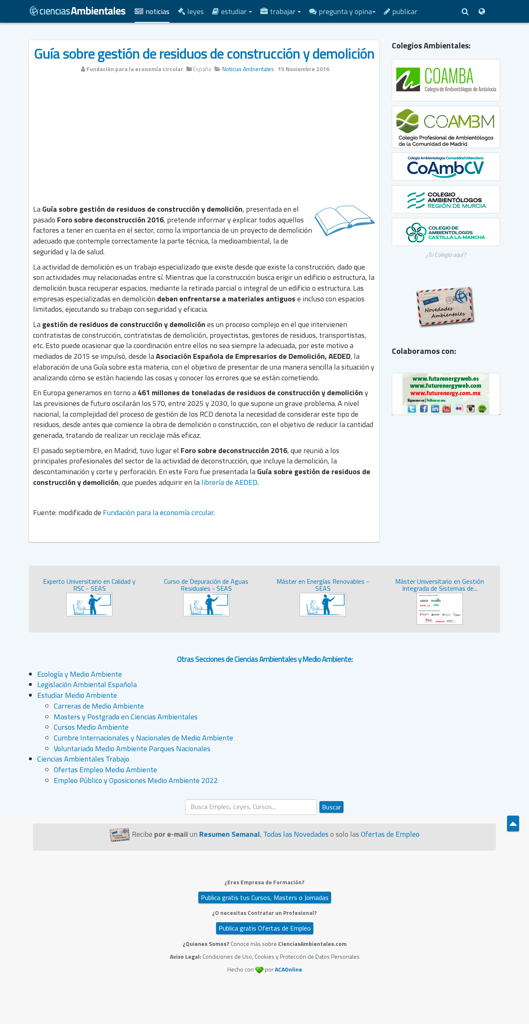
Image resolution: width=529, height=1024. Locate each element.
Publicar (404, 11)
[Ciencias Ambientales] (77, 10)
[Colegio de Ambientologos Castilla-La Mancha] (446, 232)
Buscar (331, 807)
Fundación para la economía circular (158, 512)
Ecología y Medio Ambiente (79, 674)
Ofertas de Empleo (390, 834)
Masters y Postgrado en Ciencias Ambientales (126, 716)
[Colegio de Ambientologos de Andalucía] (446, 80)
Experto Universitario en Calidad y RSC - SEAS (89, 585)
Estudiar (234, 11)
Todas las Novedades (296, 834)
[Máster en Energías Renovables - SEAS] (323, 603)
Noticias (157, 11)
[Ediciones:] (481, 11)
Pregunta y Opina (345, 11)
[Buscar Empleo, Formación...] (465, 11)
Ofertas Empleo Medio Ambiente (105, 769)
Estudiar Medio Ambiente (77, 695)
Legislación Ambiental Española (87, 684)
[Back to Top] (513, 823)
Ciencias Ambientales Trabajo (83, 758)
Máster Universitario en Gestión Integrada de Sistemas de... (439, 585)
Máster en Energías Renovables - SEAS (322, 585)
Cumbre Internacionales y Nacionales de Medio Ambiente (143, 737)
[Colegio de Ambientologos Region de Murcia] (446, 199)
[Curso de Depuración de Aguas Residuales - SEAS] (206, 603)
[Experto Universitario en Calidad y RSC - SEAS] (89, 603)
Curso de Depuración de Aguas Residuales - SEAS (206, 585)
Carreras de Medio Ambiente (99, 705)
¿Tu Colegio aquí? (446, 254)
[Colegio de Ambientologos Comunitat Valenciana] (446, 167)
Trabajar (283, 11)
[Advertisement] (204, 141)
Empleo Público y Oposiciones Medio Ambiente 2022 (136, 780)
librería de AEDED (229, 482)
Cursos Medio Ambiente (91, 727)
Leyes (195, 11)
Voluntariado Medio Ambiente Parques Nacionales (132, 748)
